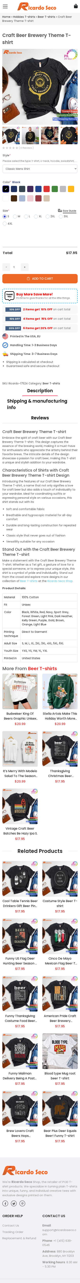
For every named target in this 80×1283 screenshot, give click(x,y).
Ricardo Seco (21, 1182)
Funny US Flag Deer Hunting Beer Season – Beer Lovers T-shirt (20, 961)
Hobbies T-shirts (24, 17)
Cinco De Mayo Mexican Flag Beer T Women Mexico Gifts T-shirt (60, 961)
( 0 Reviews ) (26, 148)
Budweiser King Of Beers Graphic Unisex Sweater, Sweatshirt (20, 716)
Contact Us (10, 1225)
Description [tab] (40, 391)
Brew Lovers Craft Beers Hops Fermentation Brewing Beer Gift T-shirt (20, 1133)
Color (11, 182)
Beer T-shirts (46, 17)
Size (6, 211)
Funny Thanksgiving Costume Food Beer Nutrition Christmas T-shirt (20, 1018)
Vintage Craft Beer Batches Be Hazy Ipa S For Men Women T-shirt (20, 831)
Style (7, 155)
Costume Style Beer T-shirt (60, 903)
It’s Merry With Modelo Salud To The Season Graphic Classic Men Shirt (20, 773)
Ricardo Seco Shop (60, 581)
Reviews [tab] (40, 418)
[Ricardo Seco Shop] (36, 6)
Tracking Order (12, 1232)
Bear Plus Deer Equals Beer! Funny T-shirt (60, 1133)
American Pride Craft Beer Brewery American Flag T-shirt (60, 1018)
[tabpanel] (40, 545)
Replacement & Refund (19, 1238)
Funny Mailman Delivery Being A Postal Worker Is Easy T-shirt (20, 1076)
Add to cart (41, 278)
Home (6, 17)
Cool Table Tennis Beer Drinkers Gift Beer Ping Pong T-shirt (20, 903)
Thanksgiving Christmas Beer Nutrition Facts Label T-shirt (60, 773)
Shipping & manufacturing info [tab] (37, 404)
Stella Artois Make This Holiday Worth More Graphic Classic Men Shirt (60, 716)
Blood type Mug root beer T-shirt (60, 1076)
